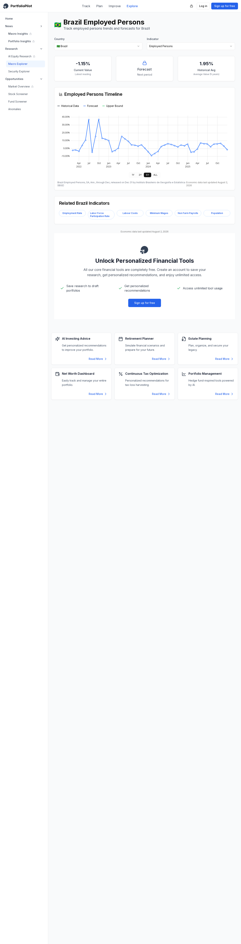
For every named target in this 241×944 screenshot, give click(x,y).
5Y (147, 174)
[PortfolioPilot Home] (144, 249)
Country (59, 39)
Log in (203, 6)
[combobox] (98, 46)
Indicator (153, 39)
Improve (115, 6)
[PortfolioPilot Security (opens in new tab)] (191, 6)
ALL (155, 174)
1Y (133, 174)
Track (86, 6)
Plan (99, 6)
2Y (140, 174)
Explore (132, 6)
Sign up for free (224, 6)
